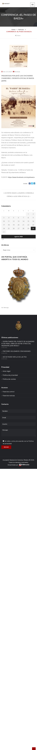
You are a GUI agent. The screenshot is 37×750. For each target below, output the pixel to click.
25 (9, 228)
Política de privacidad (10, 375)
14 (23, 221)
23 (33, 225)
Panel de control (8, 392)
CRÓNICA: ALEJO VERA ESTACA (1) (18, 196)
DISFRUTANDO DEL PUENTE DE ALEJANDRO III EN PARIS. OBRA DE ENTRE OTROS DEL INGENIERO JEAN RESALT (17, 343)
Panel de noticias (9, 396)
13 (18, 221)
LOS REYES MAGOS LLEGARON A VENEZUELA (19, 193)
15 (28, 221)
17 (4, 225)
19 (13, 225)
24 (4, 228)
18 (9, 225)
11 (9, 221)
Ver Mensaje (5, 307)
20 (18, 225)
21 (23, 225)
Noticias (17, 72)
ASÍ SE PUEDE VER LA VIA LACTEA (14, 357)
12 (13, 221)
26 (13, 228)
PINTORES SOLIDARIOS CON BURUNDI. (17, 351)
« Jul (2, 239)
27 (18, 228)
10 (4, 221)
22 (28, 225)
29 (28, 228)
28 (23, 228)
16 (33, 221)
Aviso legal (6, 371)
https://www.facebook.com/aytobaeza (21, 177)
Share (19, 35)
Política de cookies (9, 379)
